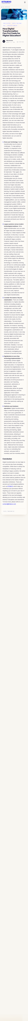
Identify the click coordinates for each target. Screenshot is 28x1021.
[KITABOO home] (6, 2)
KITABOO (10, 486)
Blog (4, 25)
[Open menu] (24, 2)
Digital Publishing (16, 23)
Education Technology (12, 25)
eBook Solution (6, 23)
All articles (6, 6)
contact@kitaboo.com (9, 504)
